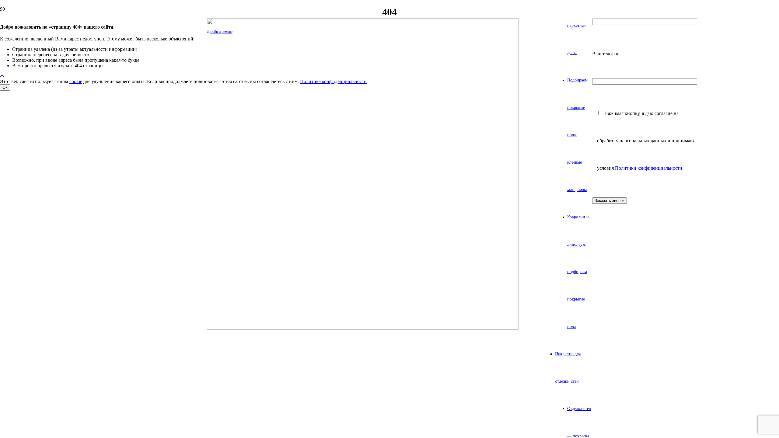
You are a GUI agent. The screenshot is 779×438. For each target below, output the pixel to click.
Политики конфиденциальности (648, 168)
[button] (2, 75)
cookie (75, 81)
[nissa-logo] (363, 328)
